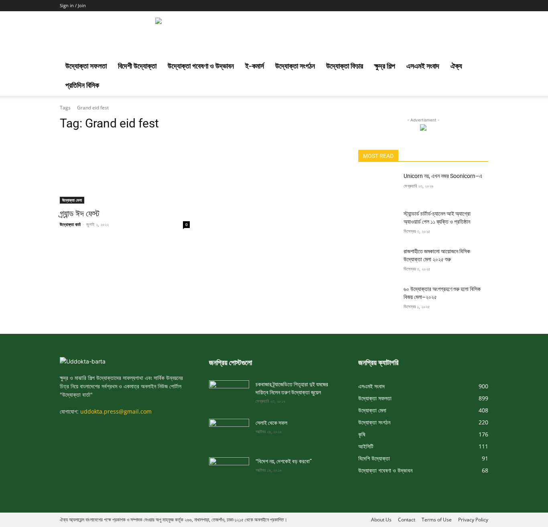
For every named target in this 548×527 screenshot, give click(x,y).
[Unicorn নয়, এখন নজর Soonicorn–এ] (377, 186)
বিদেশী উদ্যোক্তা (137, 66)
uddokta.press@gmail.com (116, 411)
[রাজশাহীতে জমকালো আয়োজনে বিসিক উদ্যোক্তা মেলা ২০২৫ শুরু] (377, 261)
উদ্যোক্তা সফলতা (86, 66)
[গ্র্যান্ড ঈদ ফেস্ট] (125, 171)
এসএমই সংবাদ (422, 66)
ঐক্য (456, 66)
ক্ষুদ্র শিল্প (384, 66)
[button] (478, 67)
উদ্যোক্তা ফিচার (344, 66)
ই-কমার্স (254, 66)
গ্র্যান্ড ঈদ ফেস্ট (79, 213)
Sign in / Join (73, 5)
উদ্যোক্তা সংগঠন (295, 66)
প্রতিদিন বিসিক (82, 86)
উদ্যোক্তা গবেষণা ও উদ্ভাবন (201, 66)
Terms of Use (437, 519)
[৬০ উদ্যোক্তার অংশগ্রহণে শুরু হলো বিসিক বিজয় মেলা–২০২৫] (377, 299)
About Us (381, 519)
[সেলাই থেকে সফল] (229, 430)
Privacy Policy (473, 519)
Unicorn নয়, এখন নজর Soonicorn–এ (443, 176)
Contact (406, 519)
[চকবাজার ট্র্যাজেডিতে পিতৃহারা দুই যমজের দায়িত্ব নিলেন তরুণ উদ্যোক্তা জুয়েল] (229, 391)
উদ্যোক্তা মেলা (72, 200)
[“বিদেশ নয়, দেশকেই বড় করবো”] (229, 468)
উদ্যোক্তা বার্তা (70, 224)
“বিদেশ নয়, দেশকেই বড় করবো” (284, 461)
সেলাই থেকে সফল (271, 423)
